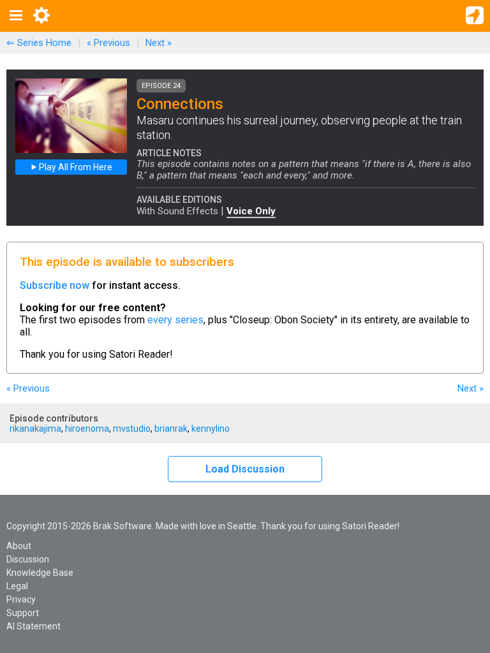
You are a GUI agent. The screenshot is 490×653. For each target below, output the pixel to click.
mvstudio (132, 428)
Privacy (21, 599)
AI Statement (33, 626)
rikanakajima (35, 428)
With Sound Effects (177, 211)
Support (22, 613)
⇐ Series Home (38, 42)
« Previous (108, 42)
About (18, 546)
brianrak (171, 428)
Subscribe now (54, 285)
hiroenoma (87, 428)
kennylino (210, 428)
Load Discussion (245, 469)
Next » (158, 42)
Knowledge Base (39, 573)
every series (175, 320)
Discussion (27, 559)
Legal (17, 586)
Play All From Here (74, 167)
